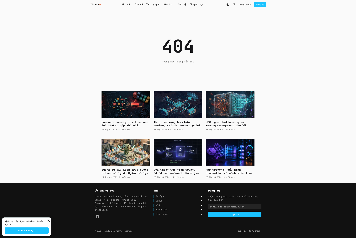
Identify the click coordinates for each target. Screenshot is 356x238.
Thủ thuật (162, 214)
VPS (158, 205)
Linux (159, 200)
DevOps (160, 196)
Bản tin (168, 4)
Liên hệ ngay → (26, 230)
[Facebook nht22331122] (97, 217)
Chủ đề (139, 4)
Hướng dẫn (162, 209)
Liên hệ (181, 4)
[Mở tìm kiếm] (234, 4)
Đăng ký (260, 4)
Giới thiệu (254, 231)
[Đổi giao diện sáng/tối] (227, 4)
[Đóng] (48, 220)
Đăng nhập (245, 4)
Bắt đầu (126, 4)
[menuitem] (242, 231)
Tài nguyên (153, 4)
